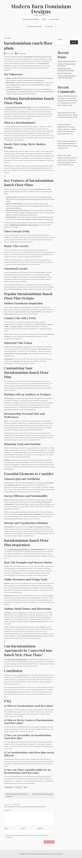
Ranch (25, 787)
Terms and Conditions (34, 26)
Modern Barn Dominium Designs (41, 9)
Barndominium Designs (31, 19)
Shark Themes (50, 854)
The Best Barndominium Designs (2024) (18, 107)
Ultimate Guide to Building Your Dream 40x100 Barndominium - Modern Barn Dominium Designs (68, 143)
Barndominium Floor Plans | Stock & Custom (24, 225)
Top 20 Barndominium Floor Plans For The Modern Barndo (25, 549)
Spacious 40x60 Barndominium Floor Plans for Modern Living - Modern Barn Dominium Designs (68, 98)
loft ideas (7, 38)
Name (6, 828)
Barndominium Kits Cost (65, 134)
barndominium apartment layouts (17, 659)
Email (23, 828)
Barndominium (9, 787)
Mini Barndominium (64, 73)
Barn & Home (64, 148)
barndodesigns (22, 53)
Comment (7, 810)
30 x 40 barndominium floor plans (42, 794)
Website (40, 828)
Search (60, 39)
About (44, 19)
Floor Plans (18, 787)
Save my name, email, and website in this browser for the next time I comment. (27, 836)
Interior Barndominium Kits (67, 61)
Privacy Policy (54, 19)
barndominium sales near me (68, 117)
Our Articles (49, 26)
